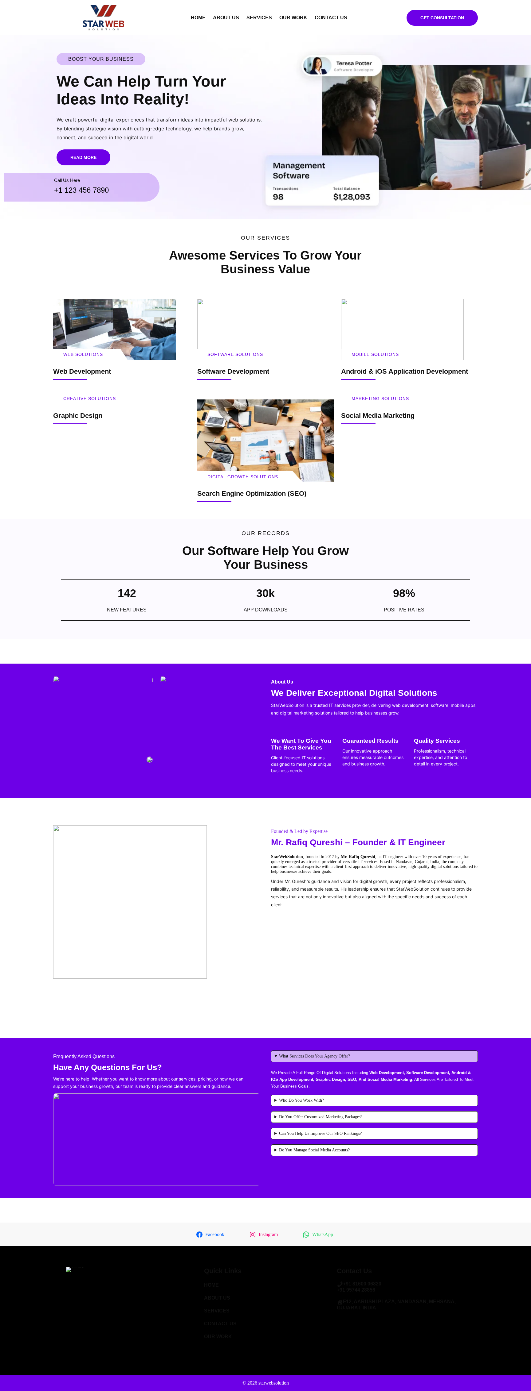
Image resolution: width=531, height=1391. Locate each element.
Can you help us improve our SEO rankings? (320, 1133)
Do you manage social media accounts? (314, 1150)
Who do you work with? (301, 1100)
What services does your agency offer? (314, 1056)
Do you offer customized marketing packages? (320, 1117)
